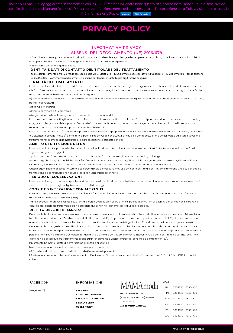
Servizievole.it (195, 328)
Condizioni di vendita (89, 294)
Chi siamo (82, 290)
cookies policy (69, 197)
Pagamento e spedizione (90, 298)
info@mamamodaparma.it (98, 251)
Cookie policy (84, 306)
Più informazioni (142, 14)
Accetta (125, 14)
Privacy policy (85, 302)
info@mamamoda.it (137, 305)
